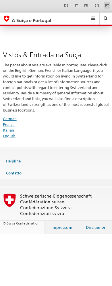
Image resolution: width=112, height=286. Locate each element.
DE (66, 5)
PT (107, 5)
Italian (8, 130)
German (10, 118)
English (9, 136)
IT (76, 5)
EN (96, 5)
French (9, 124)
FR (86, 5)
